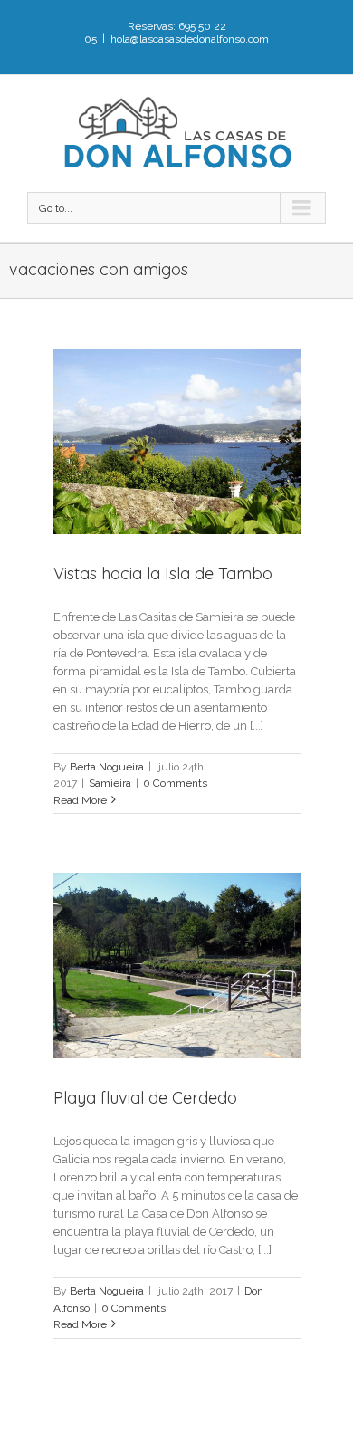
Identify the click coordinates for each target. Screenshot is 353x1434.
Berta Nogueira (107, 766)
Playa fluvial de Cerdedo (145, 1097)
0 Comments (175, 783)
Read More (80, 800)
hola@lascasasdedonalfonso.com (189, 39)
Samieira (110, 783)
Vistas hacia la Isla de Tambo (162, 573)
